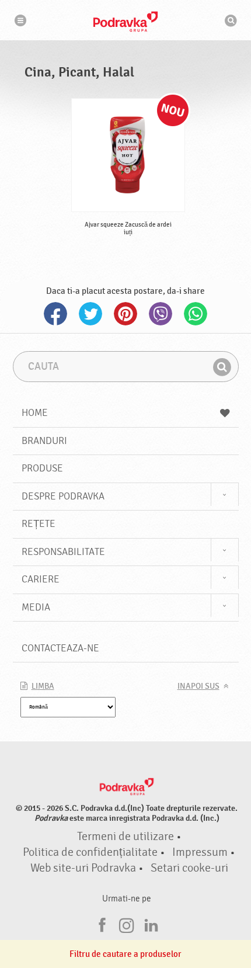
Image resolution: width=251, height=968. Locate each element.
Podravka (125, 21)
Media (36, 607)
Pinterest (125, 313)
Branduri (44, 440)
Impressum (200, 852)
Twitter (90, 313)
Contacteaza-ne (60, 648)
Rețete (38, 523)
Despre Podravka (63, 496)
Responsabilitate (63, 551)
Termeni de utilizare (125, 836)
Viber (160, 313)
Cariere (41, 579)
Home (35, 412)
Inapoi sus (198, 686)
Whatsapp (195, 313)
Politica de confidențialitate (90, 852)
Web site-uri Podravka (83, 868)
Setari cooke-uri (189, 868)
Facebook (55, 313)
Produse (42, 468)
